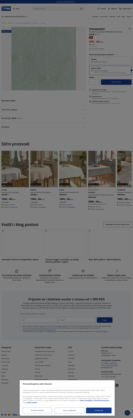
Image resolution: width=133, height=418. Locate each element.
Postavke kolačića (37, 410)
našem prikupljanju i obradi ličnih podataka (94, 400)
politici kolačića (32, 402)
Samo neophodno (69, 410)
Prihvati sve (99, 410)
